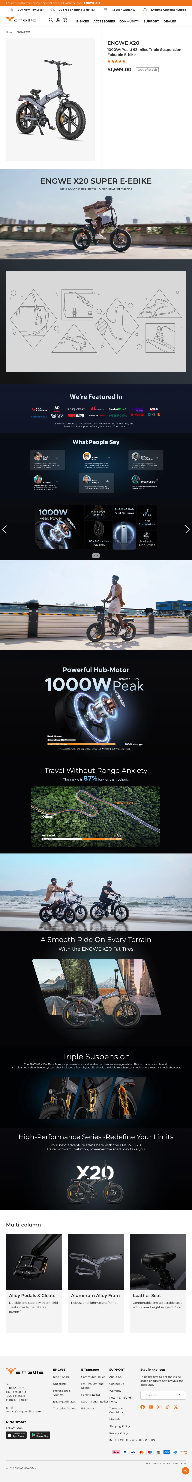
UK (156, 1463)
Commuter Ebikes (93, 1377)
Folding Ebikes (90, 1394)
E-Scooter (87, 1408)
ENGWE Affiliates (64, 1401)
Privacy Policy (118, 1433)
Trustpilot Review (64, 1408)
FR (164, 1463)
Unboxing (59, 1383)
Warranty (115, 1390)
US (185, 1463)
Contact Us (116, 1383)
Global (147, 1463)
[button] (116, 61)
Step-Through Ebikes (95, 1401)
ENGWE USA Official (25, 1468)
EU (153, 1463)
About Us (115, 1377)
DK (181, 1463)
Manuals (114, 1419)
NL (177, 1463)
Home (9, 32)
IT (167, 1463)
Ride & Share (61, 1377)
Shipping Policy (119, 1426)
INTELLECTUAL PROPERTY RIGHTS (132, 1440)
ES (170, 1463)
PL (174, 1463)
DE (160, 1463)
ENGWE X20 (24, 32)
